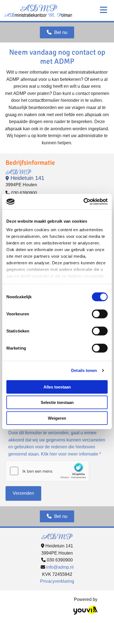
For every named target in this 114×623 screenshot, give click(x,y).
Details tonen (84, 370)
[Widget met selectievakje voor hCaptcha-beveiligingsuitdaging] (47, 470)
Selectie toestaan (57, 402)
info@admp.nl (60, 567)
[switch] (100, 313)
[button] (57, 32)
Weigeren (57, 418)
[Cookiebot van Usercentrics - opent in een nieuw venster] (83, 201)
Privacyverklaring (57, 581)
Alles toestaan (57, 386)
